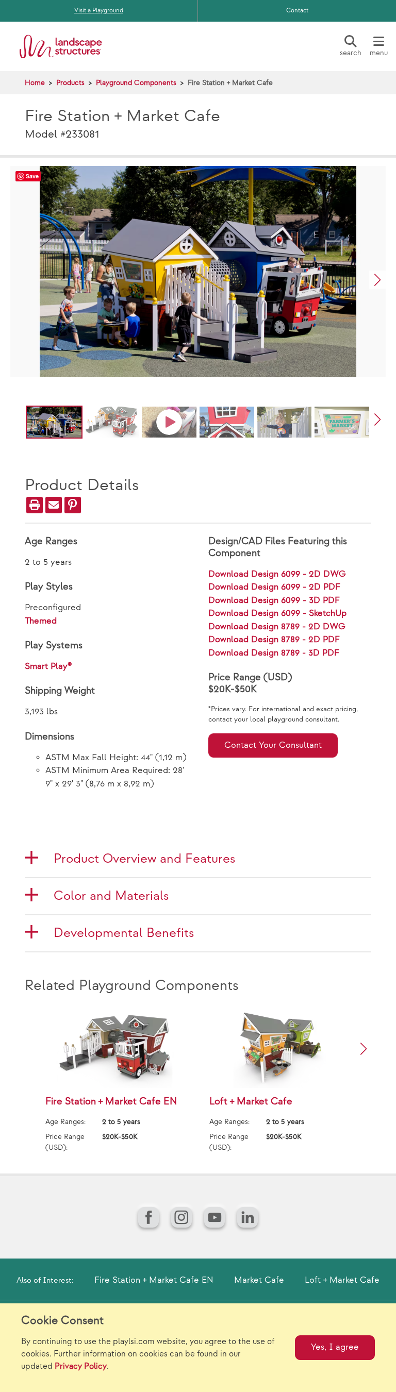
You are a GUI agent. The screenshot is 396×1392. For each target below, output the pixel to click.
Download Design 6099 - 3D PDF (274, 600)
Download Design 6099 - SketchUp (277, 613)
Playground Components (136, 82)
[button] (377, 280)
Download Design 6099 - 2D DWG (277, 574)
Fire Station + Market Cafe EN (153, 1280)
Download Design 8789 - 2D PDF (274, 639)
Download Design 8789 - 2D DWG (276, 627)
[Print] (34, 505)
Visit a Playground (98, 10)
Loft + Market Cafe (342, 1280)
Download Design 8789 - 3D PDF (273, 653)
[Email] (53, 505)
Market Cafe (259, 1280)
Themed (41, 621)
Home (35, 82)
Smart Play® (48, 666)
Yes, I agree (335, 1347)
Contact (297, 10)
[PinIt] (72, 505)
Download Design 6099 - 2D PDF (274, 587)
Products (70, 82)
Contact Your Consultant (273, 745)
